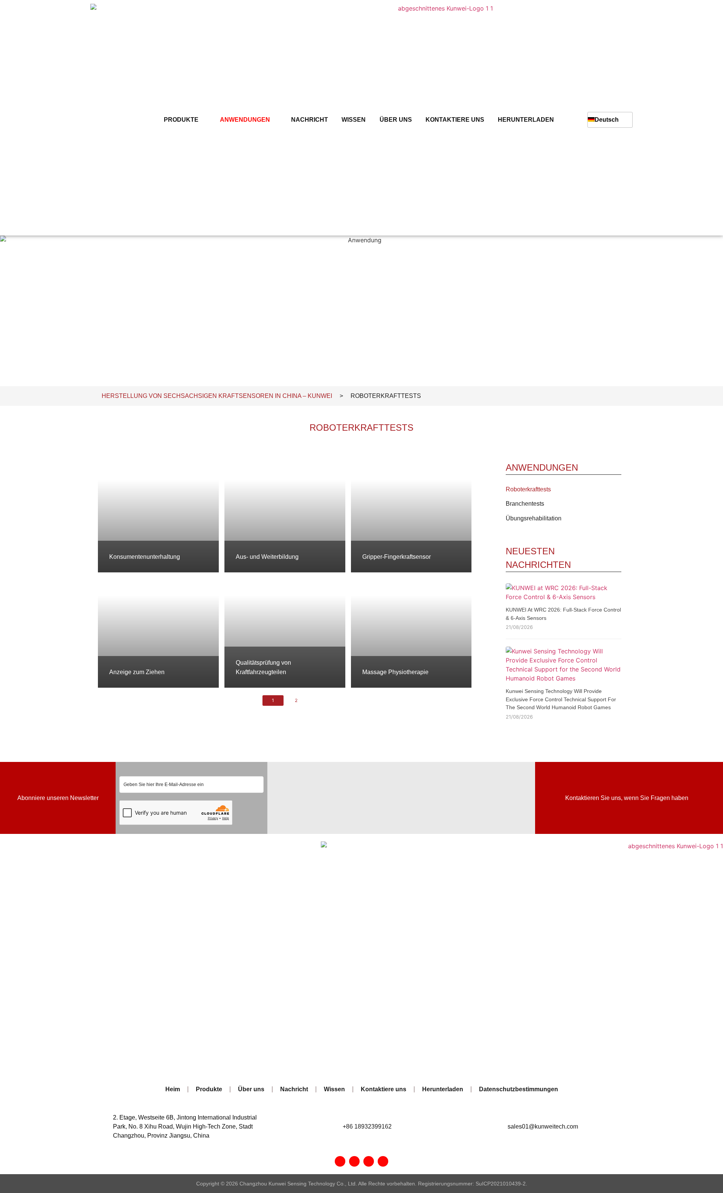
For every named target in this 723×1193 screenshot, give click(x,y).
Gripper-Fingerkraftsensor (396, 557)
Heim (172, 1089)
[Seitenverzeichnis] (368, 1161)
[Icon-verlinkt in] (354, 1161)
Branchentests (525, 503)
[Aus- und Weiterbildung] (284, 514)
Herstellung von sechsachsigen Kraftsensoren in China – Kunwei (217, 396)
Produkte (181, 119)
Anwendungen (245, 119)
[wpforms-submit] (257, 820)
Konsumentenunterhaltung (144, 557)
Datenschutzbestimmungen (518, 1089)
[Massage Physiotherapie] (411, 630)
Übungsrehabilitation (533, 518)
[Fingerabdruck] (383, 1161)
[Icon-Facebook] (340, 1161)
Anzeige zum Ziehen (137, 672)
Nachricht (309, 119)
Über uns (396, 119)
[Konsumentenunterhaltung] (158, 514)
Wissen (354, 119)
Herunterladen (526, 119)
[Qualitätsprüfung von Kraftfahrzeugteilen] (284, 630)
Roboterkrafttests (528, 489)
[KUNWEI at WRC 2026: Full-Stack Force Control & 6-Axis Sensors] (563, 599)
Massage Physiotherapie (395, 672)
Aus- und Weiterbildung (267, 557)
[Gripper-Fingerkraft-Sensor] (411, 514)
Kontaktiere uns (455, 119)
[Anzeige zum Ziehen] (158, 630)
